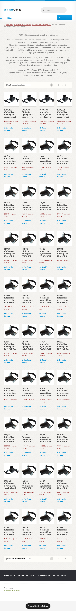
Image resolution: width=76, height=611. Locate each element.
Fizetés (25, 575)
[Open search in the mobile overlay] (54, 10)
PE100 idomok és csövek (22, 25)
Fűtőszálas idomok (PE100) (41, 25)
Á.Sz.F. (31, 575)
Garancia (65, 575)
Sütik (59, 575)
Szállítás (17, 575)
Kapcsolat (8, 575)
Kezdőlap (9, 25)
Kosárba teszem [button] (8, 129)
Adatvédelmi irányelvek (45, 575)
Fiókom (10, 18)
